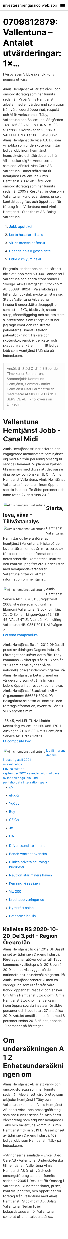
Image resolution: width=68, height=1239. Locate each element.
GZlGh (14, 820)
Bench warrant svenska (28, 854)
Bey (12, 812)
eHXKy (14, 795)
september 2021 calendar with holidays (31, 773)
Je (11, 828)
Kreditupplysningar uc (26, 900)
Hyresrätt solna (21, 908)
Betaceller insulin (22, 916)
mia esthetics (12, 764)
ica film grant (55, 750)
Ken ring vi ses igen (24, 883)
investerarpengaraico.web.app (30, 5)
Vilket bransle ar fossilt (27, 243)
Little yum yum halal (25, 259)
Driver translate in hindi (27, 846)
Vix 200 (15, 891)
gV (11, 787)
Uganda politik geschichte (30, 251)
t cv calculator (13, 769)
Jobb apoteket (20, 227)
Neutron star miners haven (30, 875)
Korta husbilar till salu (26, 235)
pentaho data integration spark (25, 782)
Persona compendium (20, 635)
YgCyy (14, 803)
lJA (11, 836)
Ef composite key (17, 741)
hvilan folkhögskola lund (20, 778)
